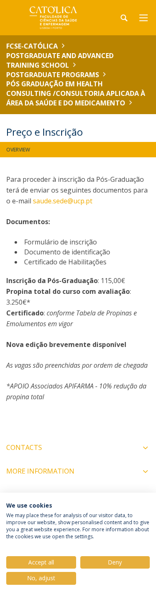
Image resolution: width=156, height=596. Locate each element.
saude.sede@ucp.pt (62, 200)
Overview (18, 149)
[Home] (58, 17)
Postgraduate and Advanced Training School (60, 60)
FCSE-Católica (32, 46)
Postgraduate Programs (52, 74)
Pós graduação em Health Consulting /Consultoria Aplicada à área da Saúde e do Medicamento (75, 93)
